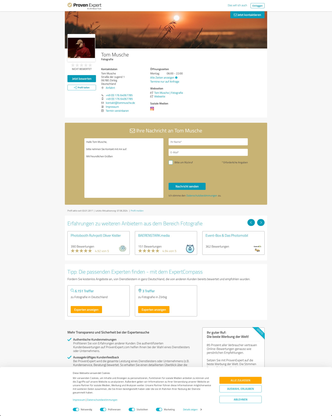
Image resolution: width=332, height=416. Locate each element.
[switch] (103, 409)
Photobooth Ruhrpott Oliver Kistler (96, 235)
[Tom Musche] (81, 47)
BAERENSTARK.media (154, 235)
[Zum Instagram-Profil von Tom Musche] (152, 110)
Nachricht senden (187, 186)
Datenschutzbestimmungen (102, 400)
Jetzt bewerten (81, 78)
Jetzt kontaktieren (249, 14)
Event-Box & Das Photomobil (227, 235)
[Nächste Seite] (261, 222)
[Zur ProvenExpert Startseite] (84, 7)
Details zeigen (190, 409)
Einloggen (257, 5)
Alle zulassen (240, 380)
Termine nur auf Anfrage (164, 81)
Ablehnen (240, 400)
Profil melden (137, 210)
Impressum (79, 400)
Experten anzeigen (86, 309)
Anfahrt (110, 88)
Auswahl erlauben (240, 389)
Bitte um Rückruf (183, 162)
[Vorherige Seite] (251, 222)
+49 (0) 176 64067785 (119, 95)
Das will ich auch (237, 5)
